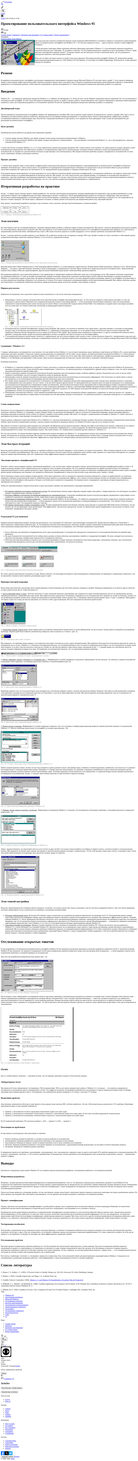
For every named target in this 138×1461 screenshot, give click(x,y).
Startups (8, 1448)
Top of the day (6, 1388)
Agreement (9, 1431)
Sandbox (8, 1416)
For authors (9, 1426)
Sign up (7, 1401)
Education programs (12, 1446)
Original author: (11, 39)
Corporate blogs (10, 1441)
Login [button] (3, 13)
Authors (8, 1414)
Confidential (9, 1433)
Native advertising (11, 1445)
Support (16, 1456)
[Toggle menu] (2, 2)
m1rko (3, 18)
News (7, 1411)
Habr (13, 1459)
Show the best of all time (9, 1392)
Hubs (7, 1413)
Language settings (7, 1456)
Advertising (9, 1443)
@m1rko (17, 1366)
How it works (10, 1424)
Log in (7, 1399)
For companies (10, 1428)
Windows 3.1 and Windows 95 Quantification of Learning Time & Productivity (56, 1280)
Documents (9, 1429)
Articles (7, 1409)
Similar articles (17, 1388)
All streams (8, 2)
